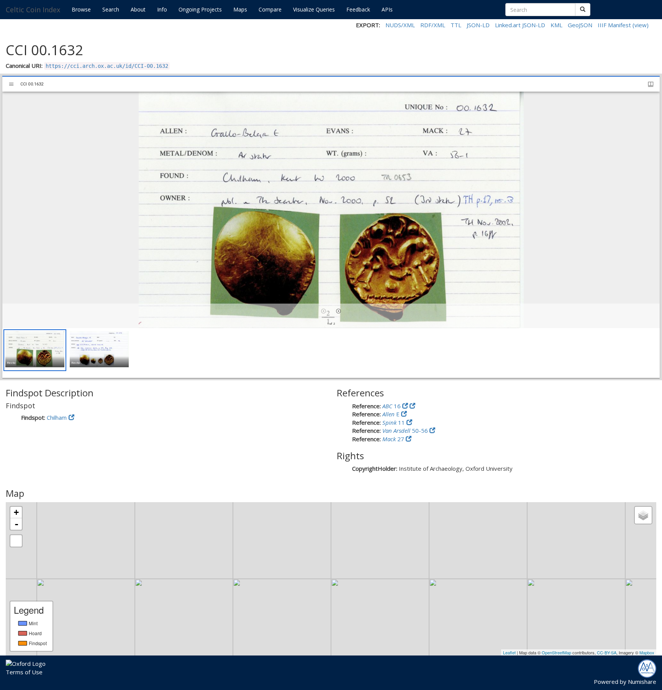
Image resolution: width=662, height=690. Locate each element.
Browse (81, 9)
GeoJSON (580, 25)
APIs (387, 9)
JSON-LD (478, 25)
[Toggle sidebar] (11, 84)
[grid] (331, 353)
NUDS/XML (400, 25)
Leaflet (509, 652)
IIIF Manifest (614, 25)
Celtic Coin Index (33, 9)
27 (394, 439)
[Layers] (643, 515)
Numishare (642, 681)
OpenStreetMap (556, 652)
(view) (641, 25)
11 (394, 422)
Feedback (358, 9)
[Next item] (338, 311)
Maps (240, 9)
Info (162, 9)
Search (110, 9)
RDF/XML (432, 25)
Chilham (57, 417)
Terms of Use (24, 672)
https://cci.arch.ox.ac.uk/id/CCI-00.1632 (107, 66)
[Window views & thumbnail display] (650, 84)
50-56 (405, 430)
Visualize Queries (314, 9)
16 (392, 406)
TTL (456, 25)
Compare (270, 9)
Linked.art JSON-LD (520, 25)
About (138, 9)
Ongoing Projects (200, 9)
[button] (34, 350)
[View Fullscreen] (16, 541)
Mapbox (646, 652)
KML (556, 25)
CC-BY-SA (606, 652)
